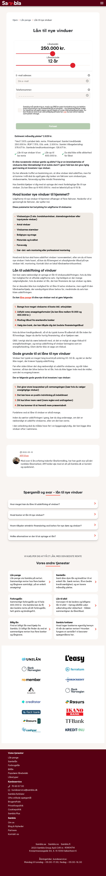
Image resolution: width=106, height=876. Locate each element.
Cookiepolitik (14, 809)
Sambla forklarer (16, 794)
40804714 (70, 847)
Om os (11, 822)
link (64, 112)
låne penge (25, 297)
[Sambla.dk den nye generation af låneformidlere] (11, 3)
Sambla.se (41, 844)
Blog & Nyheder (16, 826)
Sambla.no (53, 844)
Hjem (15, 20)
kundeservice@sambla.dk (24, 790)
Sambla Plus (14, 813)
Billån (10, 769)
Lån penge (26, 20)
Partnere (12, 830)
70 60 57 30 (17, 786)
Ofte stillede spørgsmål (19, 798)
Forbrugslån (14, 765)
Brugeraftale (14, 801)
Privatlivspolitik (15, 805)
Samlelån (12, 761)
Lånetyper (13, 777)
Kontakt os (13, 834)
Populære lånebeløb (18, 773)
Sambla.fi (65, 844)
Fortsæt (53, 126)
